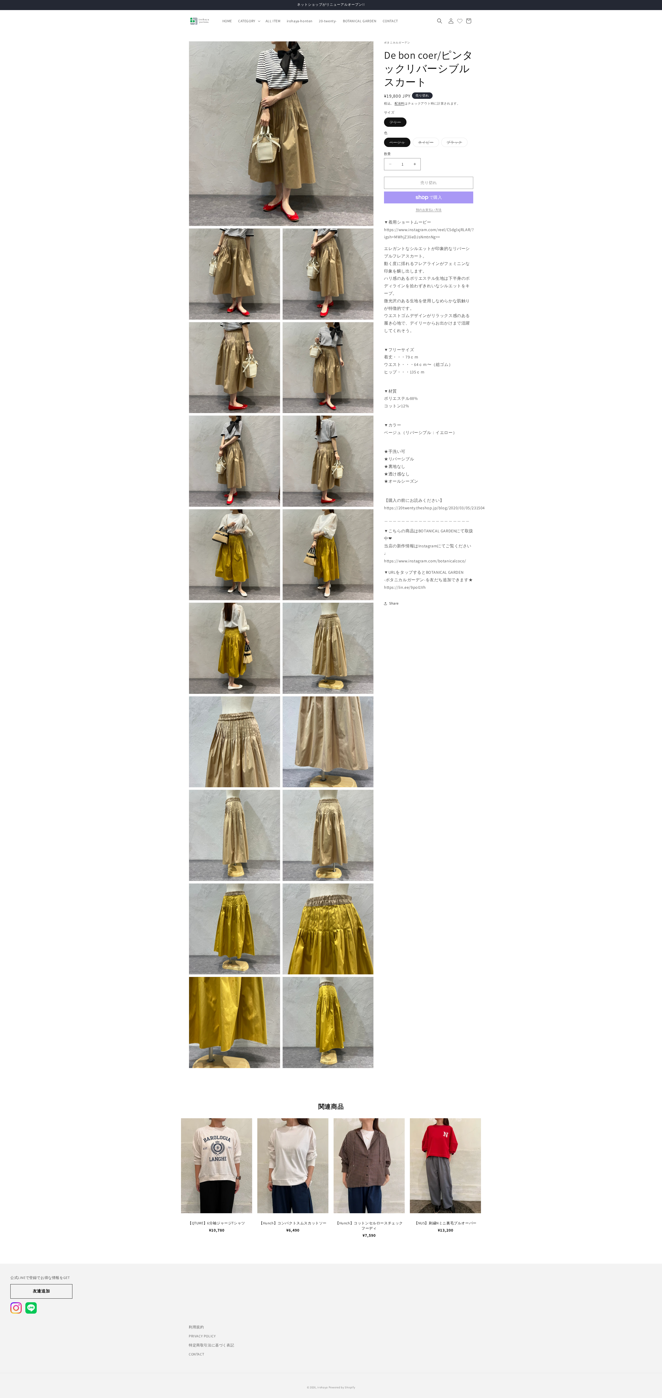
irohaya (322, 1386)
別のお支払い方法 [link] (429, 210)
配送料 (399, 103)
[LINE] (31, 1308)
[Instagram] (16, 1308)
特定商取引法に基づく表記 (211, 1344)
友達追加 (41, 1291)
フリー (397, 123)
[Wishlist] (460, 21)
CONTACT (196, 1353)
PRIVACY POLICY (202, 1335)
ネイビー (427, 143)
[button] (248, 21)
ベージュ (399, 143)
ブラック (456, 143)
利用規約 (196, 1326)
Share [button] (394, 603)
